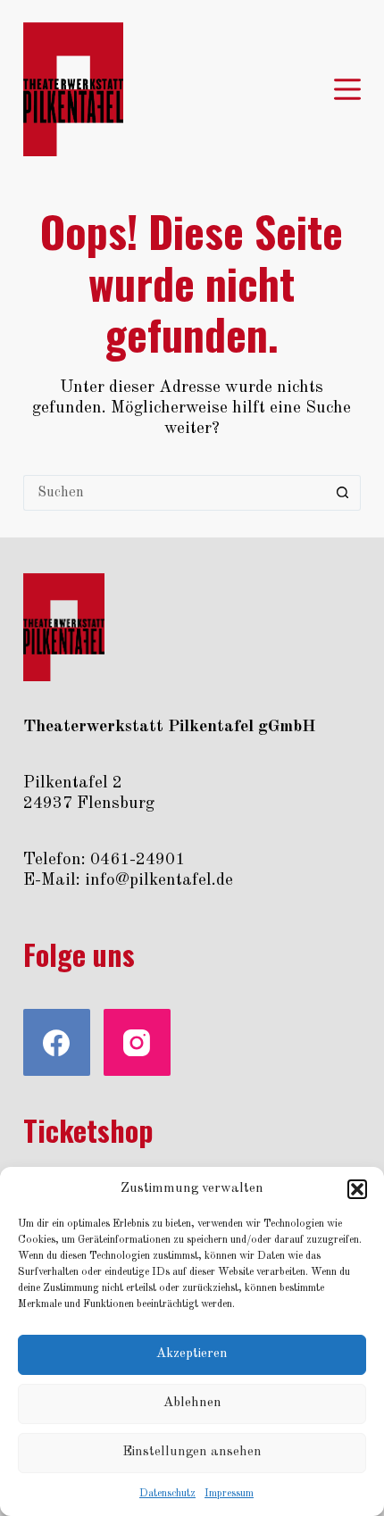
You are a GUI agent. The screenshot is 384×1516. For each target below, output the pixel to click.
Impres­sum (229, 1493)
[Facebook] (56, 1042)
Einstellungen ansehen (192, 1452)
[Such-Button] (343, 493)
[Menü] (347, 89)
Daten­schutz (167, 1493)
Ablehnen (192, 1403)
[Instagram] (137, 1042)
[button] (357, 1189)
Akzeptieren (192, 1354)
